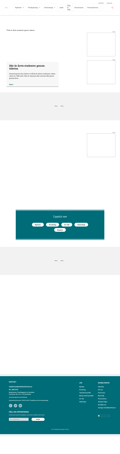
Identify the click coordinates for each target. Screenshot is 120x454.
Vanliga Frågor (102, 401)
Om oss (100, 389)
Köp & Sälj (68, 7)
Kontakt (101, 3)
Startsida (101, 386)
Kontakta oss (102, 404)
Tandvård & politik (85, 392)
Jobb (61, 8)
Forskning (82, 389)
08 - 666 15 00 (13, 389)
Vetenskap (48, 8)
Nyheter (18, 8)
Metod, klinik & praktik (86, 395)
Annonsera (78, 8)
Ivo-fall (81, 398)
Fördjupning (33, 8)
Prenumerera (92, 8)
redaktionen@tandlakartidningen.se (20, 386)
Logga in (109, 3)
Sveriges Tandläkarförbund (107, 407)
